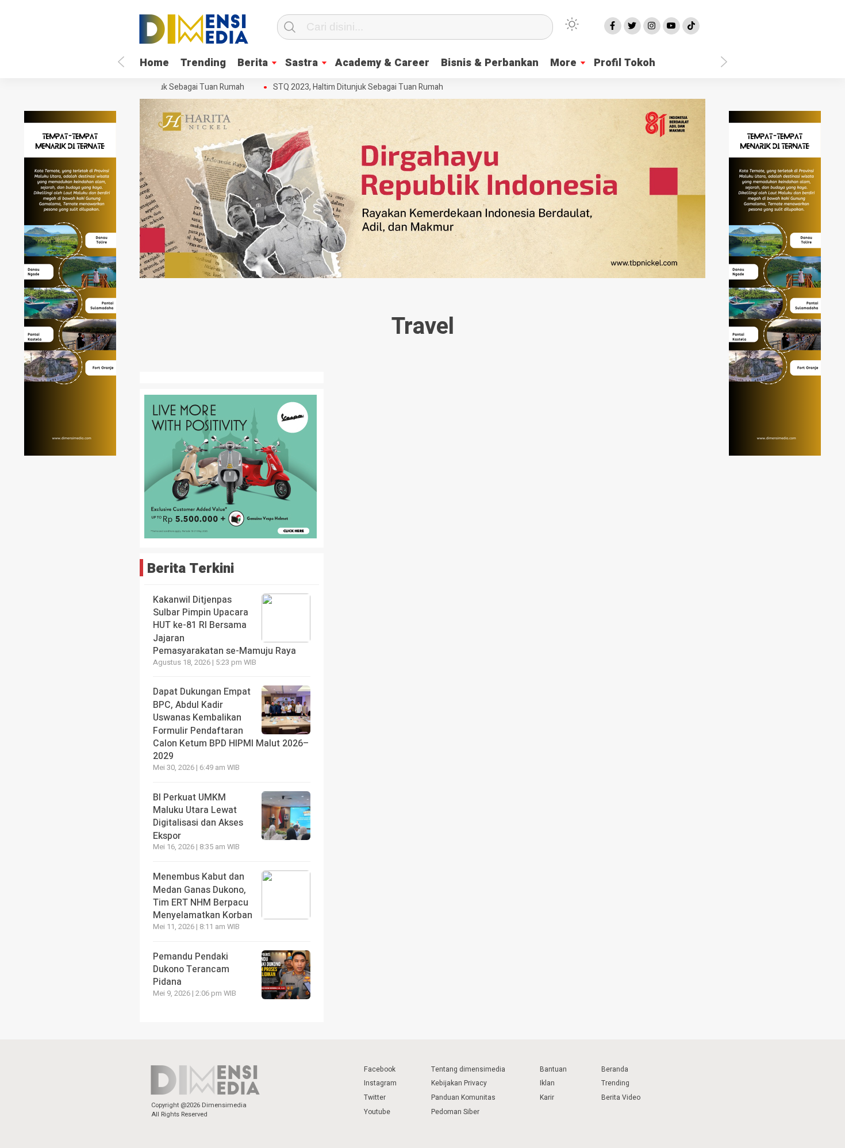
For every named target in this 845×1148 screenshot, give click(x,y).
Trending (203, 63)
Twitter (375, 1097)
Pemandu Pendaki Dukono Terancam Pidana (191, 969)
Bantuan (553, 1069)
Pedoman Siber (455, 1112)
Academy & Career (382, 63)
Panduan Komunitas (463, 1097)
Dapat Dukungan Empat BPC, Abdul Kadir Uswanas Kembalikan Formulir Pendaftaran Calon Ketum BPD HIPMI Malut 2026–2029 (231, 724)
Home (154, 63)
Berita (252, 63)
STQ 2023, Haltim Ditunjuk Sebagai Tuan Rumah (349, 87)
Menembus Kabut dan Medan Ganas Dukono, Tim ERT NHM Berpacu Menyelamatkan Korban (202, 896)
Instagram (380, 1083)
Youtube (377, 1112)
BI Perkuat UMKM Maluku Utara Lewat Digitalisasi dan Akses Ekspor (198, 817)
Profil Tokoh (624, 63)
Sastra (301, 63)
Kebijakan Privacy (459, 1083)
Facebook (379, 1069)
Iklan (547, 1083)
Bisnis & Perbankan (490, 63)
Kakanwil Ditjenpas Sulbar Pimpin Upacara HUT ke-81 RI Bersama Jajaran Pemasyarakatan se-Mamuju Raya (224, 625)
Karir (547, 1097)
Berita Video (620, 1097)
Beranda (614, 1069)
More (563, 63)
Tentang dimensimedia (468, 1069)
